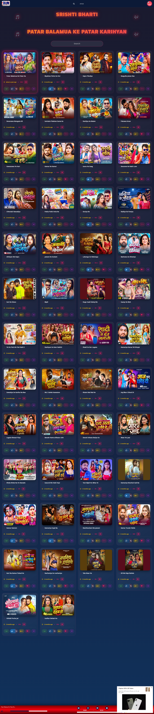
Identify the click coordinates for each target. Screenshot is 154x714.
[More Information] (26, 82)
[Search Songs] (74, 3)
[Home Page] (6, 3)
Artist (82, 4)
